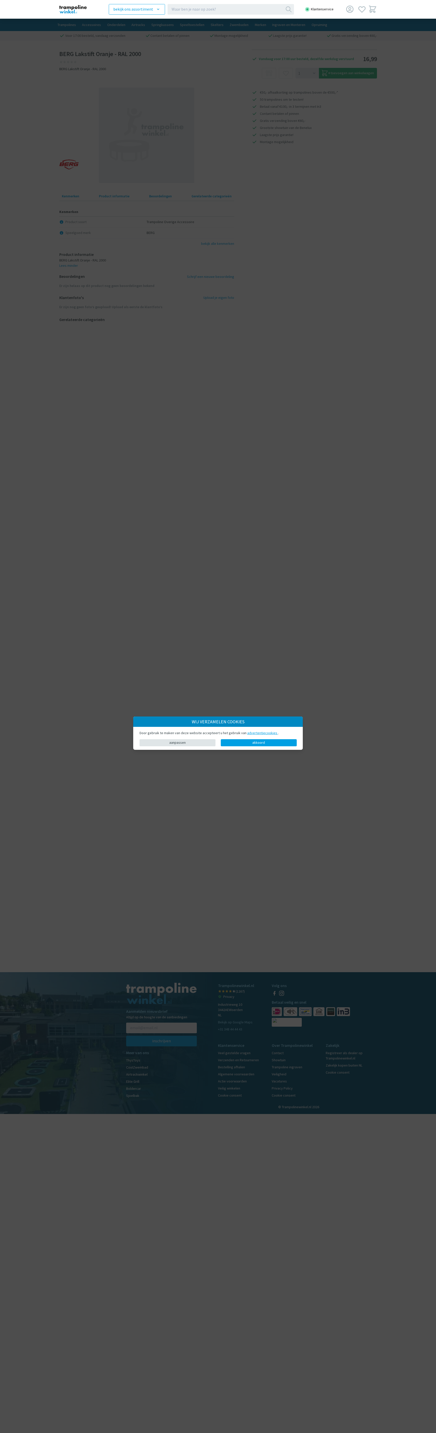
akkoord (258, 742)
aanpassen (177, 742)
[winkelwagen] (372, 9)
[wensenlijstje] (362, 9)
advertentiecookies (262, 733)
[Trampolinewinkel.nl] (77, 9)
